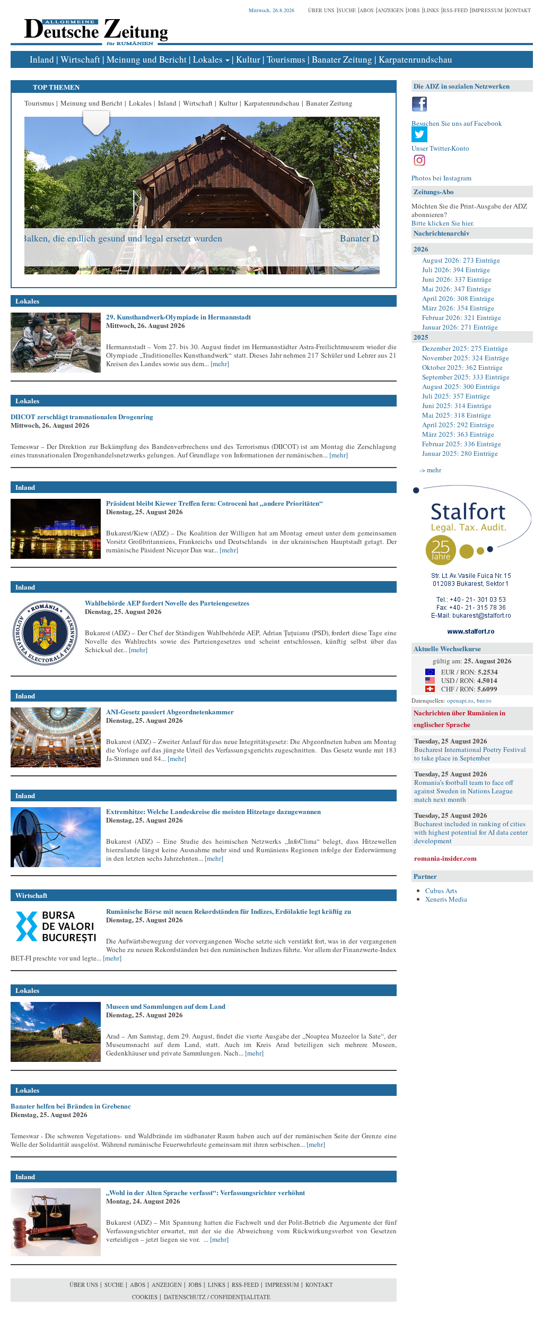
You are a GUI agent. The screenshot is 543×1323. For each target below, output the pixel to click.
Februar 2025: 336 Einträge (461, 443)
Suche (347, 10)
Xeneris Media (446, 899)
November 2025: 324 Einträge (465, 357)
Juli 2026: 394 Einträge (456, 269)
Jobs (413, 10)
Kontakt (518, 10)
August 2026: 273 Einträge (461, 260)
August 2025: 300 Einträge (461, 386)
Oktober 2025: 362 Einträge (462, 367)
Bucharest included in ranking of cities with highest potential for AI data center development (471, 832)
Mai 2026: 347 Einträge (456, 288)
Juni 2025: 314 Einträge (457, 405)
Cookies (144, 1297)
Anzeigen (391, 10)
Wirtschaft (80, 59)
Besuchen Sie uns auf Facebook (456, 123)
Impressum (487, 10)
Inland (42, 59)
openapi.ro (460, 700)
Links (431, 10)
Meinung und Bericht (147, 59)
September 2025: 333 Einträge (466, 377)
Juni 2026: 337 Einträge (457, 279)
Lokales (208, 59)
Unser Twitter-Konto (440, 148)
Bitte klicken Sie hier (441, 223)
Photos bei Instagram (441, 178)
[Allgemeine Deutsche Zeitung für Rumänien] (94, 24)
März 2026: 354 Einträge (458, 308)
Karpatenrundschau (415, 59)
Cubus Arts (441, 890)
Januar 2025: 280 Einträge (460, 453)
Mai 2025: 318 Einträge (456, 415)
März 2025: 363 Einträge (458, 434)
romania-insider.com (445, 858)
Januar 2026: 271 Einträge (460, 327)
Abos (367, 10)
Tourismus (286, 59)
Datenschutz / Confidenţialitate (217, 1297)
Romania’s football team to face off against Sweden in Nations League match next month (463, 790)
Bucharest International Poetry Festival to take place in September (470, 754)
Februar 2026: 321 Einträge (461, 317)
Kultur (248, 59)
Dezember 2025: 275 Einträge (465, 348)
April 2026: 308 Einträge (458, 298)
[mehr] (219, 363)
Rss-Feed (455, 10)
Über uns (321, 10)
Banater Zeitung (342, 59)
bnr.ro (484, 700)
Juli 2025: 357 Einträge (456, 396)
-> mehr (430, 469)
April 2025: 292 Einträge (458, 424)
